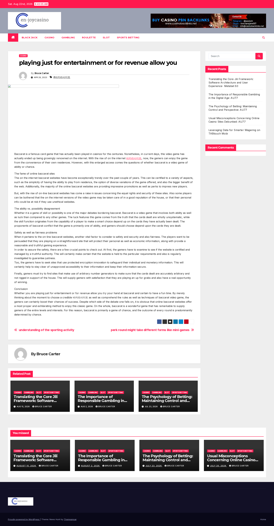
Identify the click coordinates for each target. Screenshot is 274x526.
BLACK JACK (30, 37)
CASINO (50, 37)
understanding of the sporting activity (46, 330)
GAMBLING (68, 37)
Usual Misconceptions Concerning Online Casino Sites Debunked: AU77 (231, 460)
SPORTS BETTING (128, 37)
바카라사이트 (133, 158)
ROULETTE (89, 37)
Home (263, 519)
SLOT (106, 37)
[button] (263, 37)
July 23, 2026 (154, 466)
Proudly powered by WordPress (24, 519)
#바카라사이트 (61, 77)
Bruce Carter (42, 73)
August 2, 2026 (90, 466)
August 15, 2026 (26, 466)
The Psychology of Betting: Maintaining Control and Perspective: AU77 (167, 400)
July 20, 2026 (218, 466)
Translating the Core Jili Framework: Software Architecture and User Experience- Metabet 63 (231, 82)
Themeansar (70, 519)
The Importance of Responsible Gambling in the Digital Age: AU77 (101, 400)
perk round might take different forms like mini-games (150, 330)
